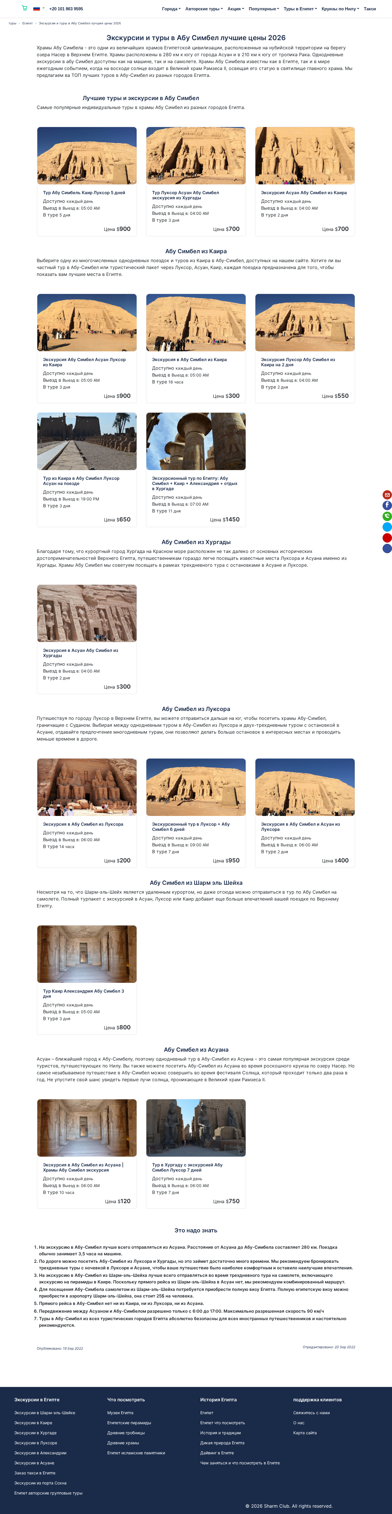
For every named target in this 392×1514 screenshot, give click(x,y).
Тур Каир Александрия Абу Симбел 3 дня (83, 993)
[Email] (387, 495)
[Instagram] (387, 538)
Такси (370, 8)
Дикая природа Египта (222, 1442)
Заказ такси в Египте (34, 1472)
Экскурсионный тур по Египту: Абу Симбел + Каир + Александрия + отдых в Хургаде (194, 483)
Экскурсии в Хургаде (35, 1432)
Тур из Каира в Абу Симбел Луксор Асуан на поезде (81, 481)
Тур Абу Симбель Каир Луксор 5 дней (84, 192)
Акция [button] (234, 8)
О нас (298, 1422)
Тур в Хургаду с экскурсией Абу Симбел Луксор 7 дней (187, 1167)
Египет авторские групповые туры (48, 1492)
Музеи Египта (120, 1412)
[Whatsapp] (387, 516)
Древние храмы (123, 1442)
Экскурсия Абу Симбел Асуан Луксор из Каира (84, 362)
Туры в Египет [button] (299, 8)
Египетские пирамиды (129, 1422)
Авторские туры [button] (202, 8)
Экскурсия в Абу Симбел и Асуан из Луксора (300, 826)
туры (12, 23)
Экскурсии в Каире (33, 1422)
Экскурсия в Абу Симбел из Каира (189, 359)
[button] (39, 8)
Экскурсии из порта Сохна (40, 1482)
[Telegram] (387, 527)
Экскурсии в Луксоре (35, 1442)
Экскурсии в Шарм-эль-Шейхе (44, 1412)
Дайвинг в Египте (217, 1452)
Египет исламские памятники (136, 1452)
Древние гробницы (126, 1432)
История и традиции (220, 1432)
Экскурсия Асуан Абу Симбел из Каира (304, 192)
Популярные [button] (262, 8)
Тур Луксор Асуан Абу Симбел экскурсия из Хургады (185, 195)
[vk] (387, 548)
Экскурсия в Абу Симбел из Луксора (83, 824)
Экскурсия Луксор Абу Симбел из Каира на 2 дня (298, 362)
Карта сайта (305, 1432)
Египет (27, 23)
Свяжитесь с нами (311, 1412)
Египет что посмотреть (222, 1422)
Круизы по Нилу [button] (339, 8)
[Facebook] (387, 505)
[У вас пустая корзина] (25, 8)
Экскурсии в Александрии (40, 1452)
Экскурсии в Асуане (34, 1462)
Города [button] (169, 8)
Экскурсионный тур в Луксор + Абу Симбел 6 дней (191, 826)
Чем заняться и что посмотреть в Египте (240, 1462)
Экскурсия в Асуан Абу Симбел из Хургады (80, 653)
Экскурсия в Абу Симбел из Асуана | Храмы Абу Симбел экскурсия (83, 1167)
